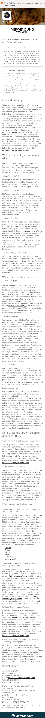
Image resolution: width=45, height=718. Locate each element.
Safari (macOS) (10, 559)
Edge (7, 554)
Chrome (8, 548)
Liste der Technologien (17, 306)
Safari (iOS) (9, 557)
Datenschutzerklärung (11, 132)
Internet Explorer (11, 552)
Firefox (7, 550)
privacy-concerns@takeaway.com (15, 150)
